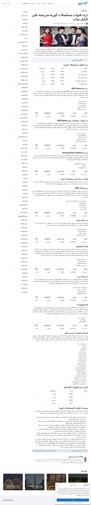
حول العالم (25, 144)
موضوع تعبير (24, 291)
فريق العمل (32, 3)
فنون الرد (25, 178)
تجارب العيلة (24, 129)
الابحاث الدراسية (23, 61)
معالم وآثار (25, 276)
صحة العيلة (25, 167)
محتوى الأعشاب (23, 220)
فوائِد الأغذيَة (24, 186)
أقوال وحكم (24, 30)
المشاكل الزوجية (23, 117)
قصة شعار (25, 193)
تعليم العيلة (25, 133)
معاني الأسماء (24, 280)
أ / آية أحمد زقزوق (75, 457)
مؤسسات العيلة (24, 212)
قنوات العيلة (84, 10)
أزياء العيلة (25, 23)
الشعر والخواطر (23, 80)
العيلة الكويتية (24, 99)
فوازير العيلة (24, 189)
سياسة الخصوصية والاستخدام (68, 502)
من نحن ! (44, 3)
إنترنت (26, 38)
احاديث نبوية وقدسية (22, 42)
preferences (26, 3)
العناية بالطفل (24, 87)
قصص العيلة (24, 197)
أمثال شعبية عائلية (23, 34)
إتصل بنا (38, 3)
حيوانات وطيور (24, 148)
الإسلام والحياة (24, 57)
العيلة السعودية (24, 95)
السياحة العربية (24, 76)
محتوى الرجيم (24, 235)
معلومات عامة (24, 284)
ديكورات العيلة (24, 155)
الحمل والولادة (24, 64)
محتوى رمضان (24, 265)
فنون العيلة (25, 182)
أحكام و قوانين (24, 15)
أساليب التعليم (24, 27)
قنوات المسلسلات (56, 23)
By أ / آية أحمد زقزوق (81, 23)
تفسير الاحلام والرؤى (22, 136)
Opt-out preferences (78, 502)
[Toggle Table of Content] (84, 60)
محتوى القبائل (24, 261)
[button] (57, 485)
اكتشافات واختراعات (22, 53)
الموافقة (73, 500)
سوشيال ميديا (24, 159)
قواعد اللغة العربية (23, 204)
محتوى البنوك (24, 227)
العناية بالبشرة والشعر (22, 83)
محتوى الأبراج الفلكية (22, 216)
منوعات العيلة (24, 288)
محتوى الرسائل (24, 239)
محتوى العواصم (24, 257)
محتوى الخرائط (24, 231)
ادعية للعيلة (24, 46)
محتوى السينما (24, 246)
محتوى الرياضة (24, 242)
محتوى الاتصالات (23, 223)
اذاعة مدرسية (24, 49)
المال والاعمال (24, 110)
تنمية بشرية (24, 140)
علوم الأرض (24, 174)
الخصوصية (50, 3)
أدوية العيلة (25, 19)
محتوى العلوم (24, 254)
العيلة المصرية (24, 102)
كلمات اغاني (24, 208)
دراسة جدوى (24, 151)
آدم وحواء (25, 11)
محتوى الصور (24, 250)
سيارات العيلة (24, 163)
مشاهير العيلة (24, 269)
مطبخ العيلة (24, 273)
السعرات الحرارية (23, 68)
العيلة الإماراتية (24, 91)
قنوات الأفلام (63, 23)
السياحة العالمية (23, 72)
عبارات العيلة (24, 170)
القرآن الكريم (24, 106)
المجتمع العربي (24, 114)
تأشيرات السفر (24, 121)
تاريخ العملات (24, 125)
